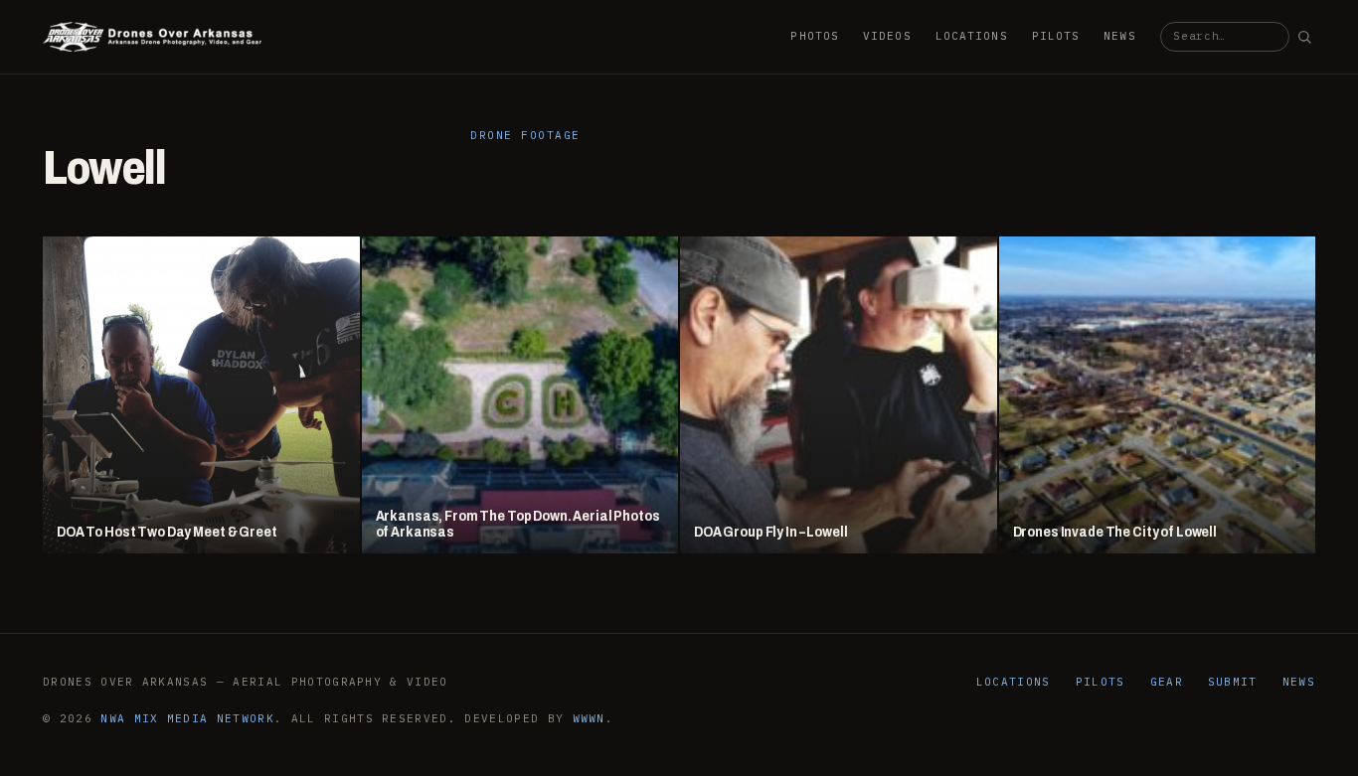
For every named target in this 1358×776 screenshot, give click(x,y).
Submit (1233, 682)
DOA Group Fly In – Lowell (771, 532)
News (1119, 36)
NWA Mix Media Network (187, 718)
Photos (814, 36)
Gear (1166, 682)
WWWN (589, 718)
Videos (887, 36)
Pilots (1056, 36)
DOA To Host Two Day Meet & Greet (167, 532)
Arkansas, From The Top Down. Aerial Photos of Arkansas (518, 524)
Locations (971, 36)
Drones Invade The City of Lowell (1115, 532)
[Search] (1304, 37)
